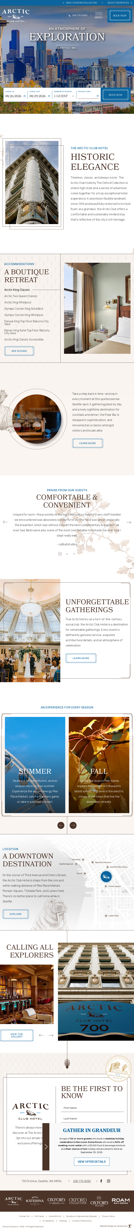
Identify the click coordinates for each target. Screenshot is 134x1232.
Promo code (84, 91)
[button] (60, 554)
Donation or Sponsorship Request (81, 1216)
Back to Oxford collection (81, 3)
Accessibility (48, 1221)
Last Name (70, 1118)
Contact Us (24, 1216)
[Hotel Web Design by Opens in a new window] (115, 1227)
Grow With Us (55, 1216)
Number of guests (63, 91)
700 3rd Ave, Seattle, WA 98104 (42, 1181)
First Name (70, 1107)
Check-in (9, 91)
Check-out (34, 91)
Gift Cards (39, 1216)
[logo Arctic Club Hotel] (16, 15)
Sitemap (63, 1221)
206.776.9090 (79, 15)
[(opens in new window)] (13, 1201)
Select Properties (118, 3)
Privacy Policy (108, 1216)
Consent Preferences (81, 1221)
